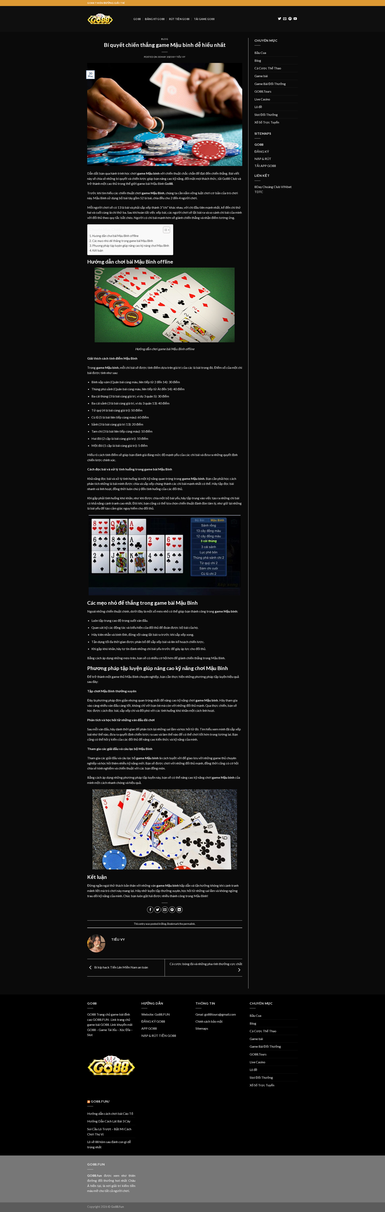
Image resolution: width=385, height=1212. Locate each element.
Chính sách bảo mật (209, 1021)
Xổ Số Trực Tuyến (266, 122)
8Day (258, 187)
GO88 (137, 19)
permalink (189, 923)
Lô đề (258, 107)
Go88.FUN (162, 1014)
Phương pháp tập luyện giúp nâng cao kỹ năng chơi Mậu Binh (130, 245)
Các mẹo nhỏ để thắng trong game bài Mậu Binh (122, 241)
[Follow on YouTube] (295, 19)
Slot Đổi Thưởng (266, 114)
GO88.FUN (101, 1019)
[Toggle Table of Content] (164, 229)
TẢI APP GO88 (265, 166)
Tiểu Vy (180, 57)
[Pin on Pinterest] (172, 909)
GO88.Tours (262, 91)
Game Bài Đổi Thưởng (270, 84)
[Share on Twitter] (157, 909)
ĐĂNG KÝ (261, 151)
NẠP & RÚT (262, 159)
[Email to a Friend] (165, 909)
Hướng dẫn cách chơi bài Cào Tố (110, 1113)
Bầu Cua (260, 53)
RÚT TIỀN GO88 (179, 19)
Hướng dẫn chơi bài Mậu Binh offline (115, 236)
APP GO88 (149, 1028)
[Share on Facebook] (150, 909)
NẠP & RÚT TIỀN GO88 (158, 1035)
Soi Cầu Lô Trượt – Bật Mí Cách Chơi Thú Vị (109, 1131)
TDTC (258, 192)
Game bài (261, 76)
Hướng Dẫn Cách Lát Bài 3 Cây (108, 1121)
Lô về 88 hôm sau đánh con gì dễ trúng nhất (109, 1144)
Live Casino (262, 99)
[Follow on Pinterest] (290, 19)
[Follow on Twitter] (279, 19)
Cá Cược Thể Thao (267, 68)
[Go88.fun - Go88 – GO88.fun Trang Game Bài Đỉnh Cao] (107, 19)
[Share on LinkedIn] (179, 909)
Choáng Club (271, 187)
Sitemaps (202, 1028)
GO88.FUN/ (100, 1101)
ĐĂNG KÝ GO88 (154, 19)
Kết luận (97, 250)
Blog (164, 39)
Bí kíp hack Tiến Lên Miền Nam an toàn (121, 967)
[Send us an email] (284, 19)
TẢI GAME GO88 (204, 19)
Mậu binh (153, 173)
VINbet (286, 187)
